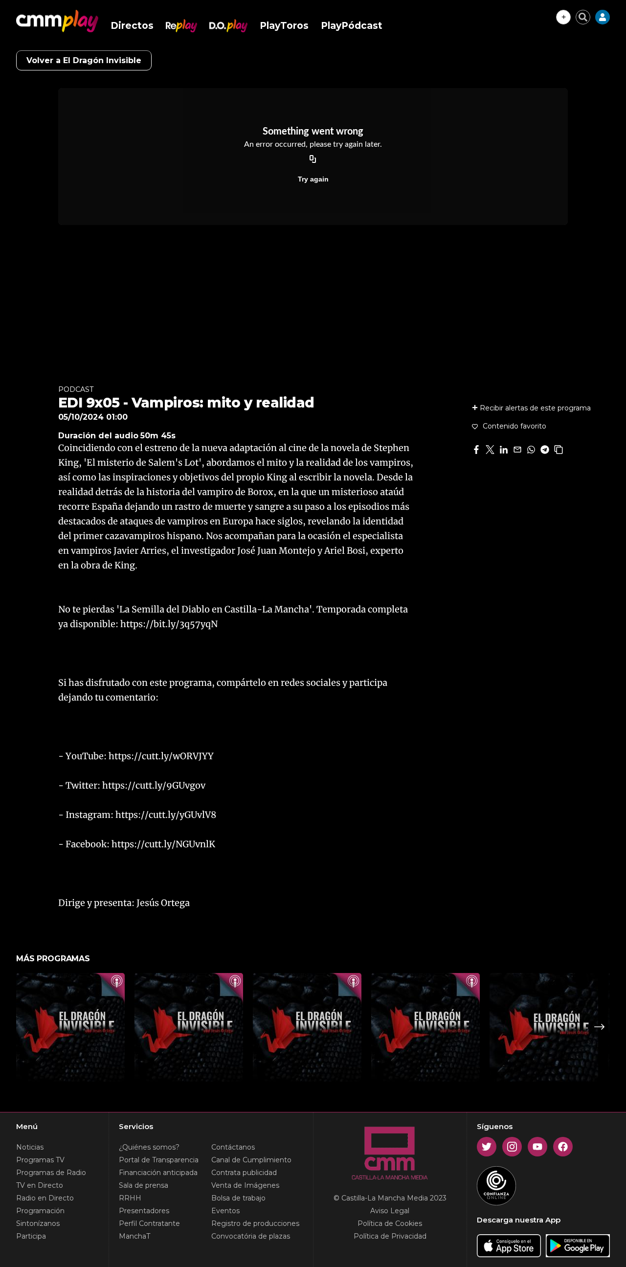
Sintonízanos (38, 1223)
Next (599, 1027)
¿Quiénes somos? (149, 1147)
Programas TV (40, 1159)
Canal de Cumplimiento (251, 1159)
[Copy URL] (313, 159)
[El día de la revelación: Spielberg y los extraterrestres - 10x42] (188, 1027)
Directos (132, 25)
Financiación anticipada (158, 1172)
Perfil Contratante (149, 1223)
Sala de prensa (143, 1185)
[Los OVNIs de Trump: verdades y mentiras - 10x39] (544, 1027)
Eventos (225, 1210)
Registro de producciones (255, 1223)
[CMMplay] (57, 21)
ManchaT (134, 1236)
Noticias (30, 1147)
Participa (31, 1236)
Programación (40, 1210)
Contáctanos (233, 1147)
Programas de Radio (51, 1172)
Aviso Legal (389, 1210)
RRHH (130, 1198)
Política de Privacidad (390, 1236)
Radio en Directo (45, 1198)
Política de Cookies (390, 1223)
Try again (313, 179)
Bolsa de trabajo (238, 1198)
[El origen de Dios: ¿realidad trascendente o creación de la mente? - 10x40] (425, 1027)
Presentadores (144, 1210)
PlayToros (284, 25)
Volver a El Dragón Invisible (83, 60)
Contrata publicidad (244, 1172)
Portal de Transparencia (159, 1159)
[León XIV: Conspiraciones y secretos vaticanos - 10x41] (307, 1027)
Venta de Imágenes (245, 1185)
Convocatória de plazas (250, 1236)
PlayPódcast (351, 25)
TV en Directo (39, 1185)
